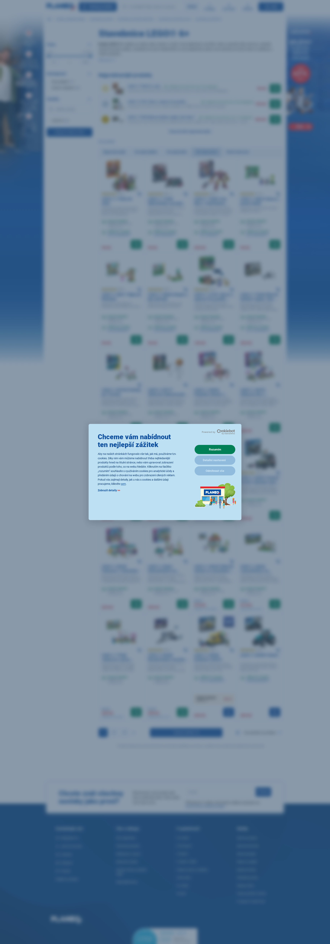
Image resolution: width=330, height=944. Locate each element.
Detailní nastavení (214, 460)
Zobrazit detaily (109, 490)
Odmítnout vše (215, 471)
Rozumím (215, 449)
